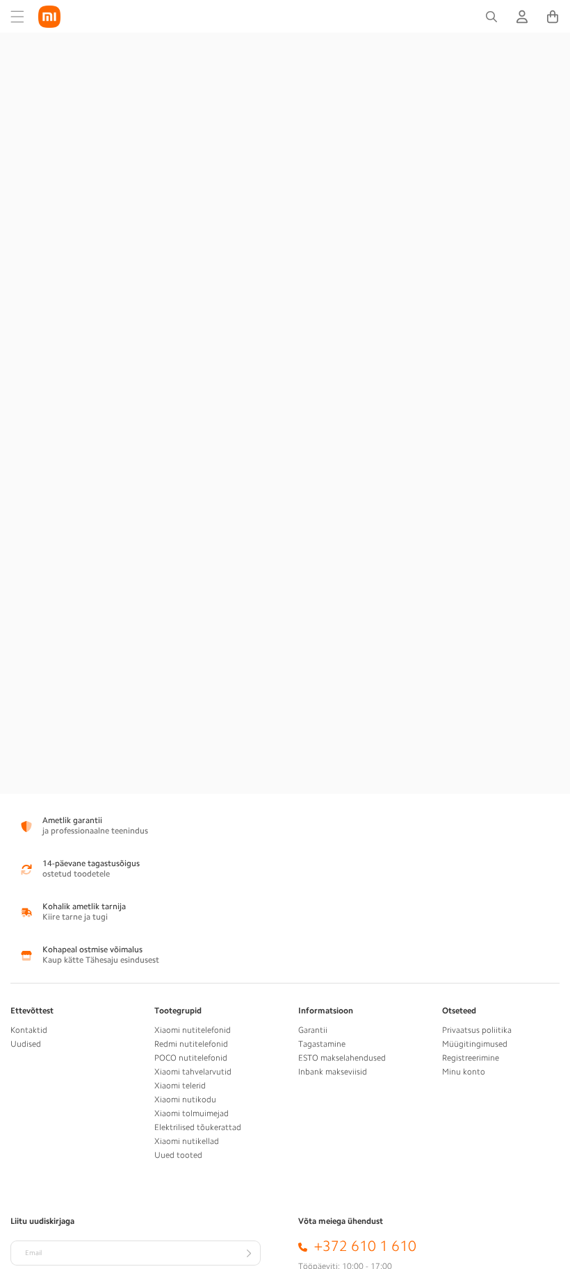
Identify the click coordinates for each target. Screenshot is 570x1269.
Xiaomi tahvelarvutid (192, 1072)
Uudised (25, 1044)
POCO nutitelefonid (190, 1058)
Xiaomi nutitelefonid (192, 1030)
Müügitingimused (474, 1044)
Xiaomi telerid (180, 1085)
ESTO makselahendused (342, 1058)
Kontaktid (28, 1030)
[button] (17, 16)
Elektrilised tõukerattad (197, 1127)
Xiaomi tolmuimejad (191, 1113)
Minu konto (463, 1072)
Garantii (312, 1030)
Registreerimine (470, 1058)
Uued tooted (178, 1155)
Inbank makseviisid (332, 1072)
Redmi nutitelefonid (191, 1044)
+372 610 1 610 (365, 1246)
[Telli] (248, 1253)
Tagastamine (321, 1044)
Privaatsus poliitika (477, 1030)
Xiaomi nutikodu (185, 1099)
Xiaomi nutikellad (186, 1141)
